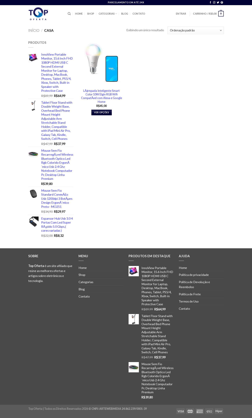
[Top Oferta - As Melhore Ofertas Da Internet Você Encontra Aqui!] (45, 13)
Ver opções (101, 112)
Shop (90, 13)
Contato (139, 13)
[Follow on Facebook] (210, 2)
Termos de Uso (189, 301)
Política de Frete (190, 294)
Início (33, 30)
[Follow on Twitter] (218, 2)
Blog (124, 13)
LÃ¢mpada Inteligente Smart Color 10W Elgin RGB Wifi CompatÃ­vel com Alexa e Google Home (101, 96)
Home (79, 13)
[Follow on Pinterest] (222, 2)
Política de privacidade (194, 275)
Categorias (107, 13)
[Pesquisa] (69, 13)
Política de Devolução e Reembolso (194, 284)
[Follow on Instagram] (214, 2)
